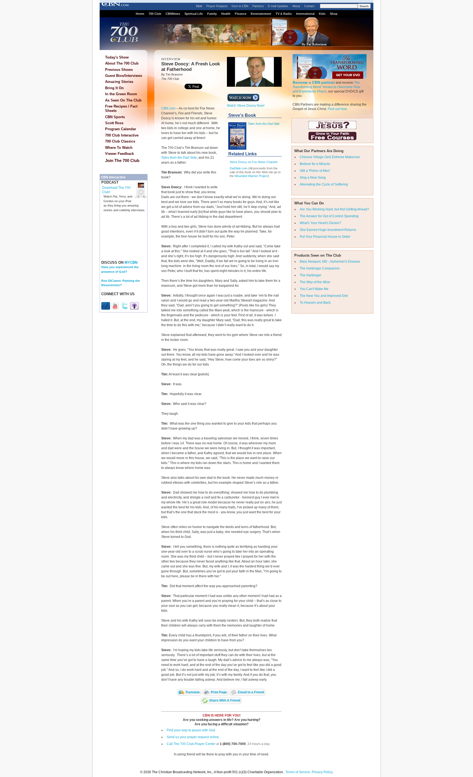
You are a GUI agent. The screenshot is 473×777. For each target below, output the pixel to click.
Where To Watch (118, 148)
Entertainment (261, 13)
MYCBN (131, 262)
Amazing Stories (119, 82)
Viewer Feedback (119, 154)
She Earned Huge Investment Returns (328, 230)
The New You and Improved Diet (324, 296)
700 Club (155, 13)
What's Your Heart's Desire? (320, 223)
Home (140, 13)
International (305, 13)
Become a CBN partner (314, 82)
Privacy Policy (322, 772)
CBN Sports (115, 117)
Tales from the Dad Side (179, 158)
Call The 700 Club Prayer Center (191, 744)
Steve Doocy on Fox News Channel (253, 162)
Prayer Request (216, 6)
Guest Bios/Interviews (123, 76)
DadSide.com (238, 168)
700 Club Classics (120, 141)
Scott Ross (114, 123)
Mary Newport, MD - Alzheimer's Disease (330, 261)
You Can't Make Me (314, 289)
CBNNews (173, 13)
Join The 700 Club (122, 160)
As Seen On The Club (123, 100)
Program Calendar (120, 129)
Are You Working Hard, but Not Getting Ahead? (334, 209)
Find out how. (337, 109)
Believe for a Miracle (315, 164)
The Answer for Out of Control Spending (329, 216)
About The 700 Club (122, 63)
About (296, 6)
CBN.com (168, 108)
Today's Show (117, 57)
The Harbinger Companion (320, 268)
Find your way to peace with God (191, 730)
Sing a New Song (313, 177)
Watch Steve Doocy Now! (245, 106)
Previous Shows (119, 70)
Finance (240, 13)
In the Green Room (121, 94)
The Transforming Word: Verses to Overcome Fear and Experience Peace (326, 87)
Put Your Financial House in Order (325, 237)
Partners (258, 6)
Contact (309, 6)
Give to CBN (240, 6)
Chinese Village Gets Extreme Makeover (330, 157)
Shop (334, 13)
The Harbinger (310, 275)
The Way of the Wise (315, 282)
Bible (199, 6)
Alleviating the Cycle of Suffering (324, 184)
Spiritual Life (193, 13)
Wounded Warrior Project (251, 176)
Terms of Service (297, 772)
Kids (322, 13)
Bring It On (114, 88)
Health (225, 13)
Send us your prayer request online (193, 737)
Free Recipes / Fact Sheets (121, 108)
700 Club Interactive (122, 135)
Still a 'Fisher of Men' (315, 171)
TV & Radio (284, 13)
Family (212, 13)
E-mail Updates (278, 6)
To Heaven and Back (315, 303)
